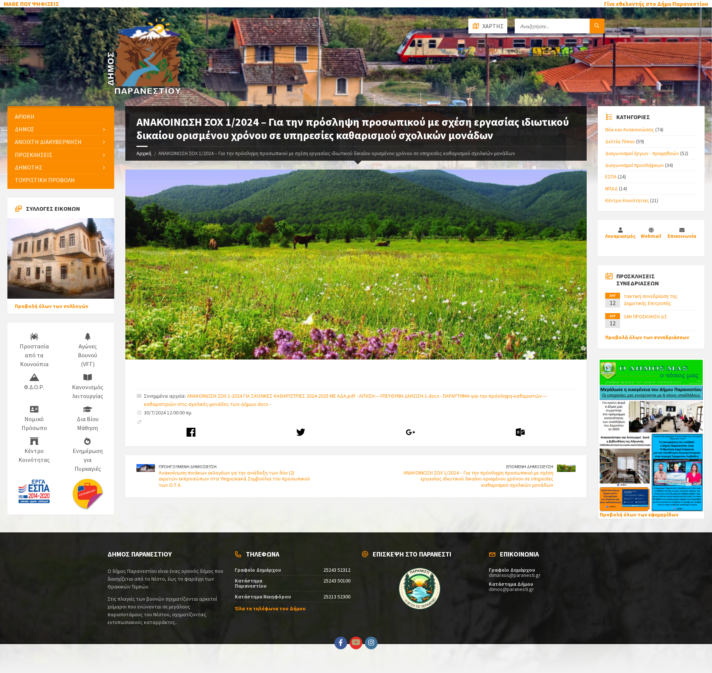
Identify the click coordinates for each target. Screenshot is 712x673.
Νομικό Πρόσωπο (34, 423)
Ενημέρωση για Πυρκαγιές (88, 459)
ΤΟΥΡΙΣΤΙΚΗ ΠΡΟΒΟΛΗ (45, 180)
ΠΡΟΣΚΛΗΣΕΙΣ (33, 154)
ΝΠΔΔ (611, 188)
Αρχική (143, 153)
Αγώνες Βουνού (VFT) (87, 355)
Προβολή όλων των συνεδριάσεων (647, 337)
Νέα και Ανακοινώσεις (629, 129)
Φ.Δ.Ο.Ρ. (34, 387)
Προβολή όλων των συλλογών (51, 306)
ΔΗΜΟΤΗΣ (28, 167)
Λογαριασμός (620, 236)
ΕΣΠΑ (611, 176)
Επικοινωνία (682, 236)
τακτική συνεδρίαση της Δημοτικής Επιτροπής (651, 299)
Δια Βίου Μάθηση (88, 423)
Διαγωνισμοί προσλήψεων (634, 165)
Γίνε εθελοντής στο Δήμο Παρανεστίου (656, 4)
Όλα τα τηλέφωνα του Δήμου (270, 608)
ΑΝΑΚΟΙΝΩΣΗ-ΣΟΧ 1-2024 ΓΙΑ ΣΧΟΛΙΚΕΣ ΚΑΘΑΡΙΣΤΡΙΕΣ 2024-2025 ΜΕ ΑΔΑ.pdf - (273, 396)
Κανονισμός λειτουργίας (87, 391)
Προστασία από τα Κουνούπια (34, 355)
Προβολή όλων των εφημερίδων (639, 514)
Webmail (651, 236)
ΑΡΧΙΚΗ (24, 116)
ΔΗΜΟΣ (24, 129)
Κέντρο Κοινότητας (34, 455)
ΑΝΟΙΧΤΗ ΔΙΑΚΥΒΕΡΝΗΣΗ (48, 141)
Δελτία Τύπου (620, 141)
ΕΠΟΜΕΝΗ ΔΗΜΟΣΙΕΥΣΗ (529, 466)
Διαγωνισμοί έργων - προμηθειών (642, 153)
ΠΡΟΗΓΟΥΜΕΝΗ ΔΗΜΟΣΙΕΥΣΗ (188, 466)
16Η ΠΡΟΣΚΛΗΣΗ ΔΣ (645, 316)
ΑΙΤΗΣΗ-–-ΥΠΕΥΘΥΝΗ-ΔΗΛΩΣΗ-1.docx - (401, 396)
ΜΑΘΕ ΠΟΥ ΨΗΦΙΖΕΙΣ (31, 4)
